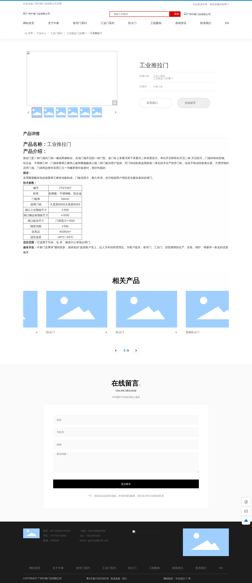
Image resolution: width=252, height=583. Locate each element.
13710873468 (58, 535)
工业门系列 (56, 33)
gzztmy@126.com (98, 540)
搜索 (176, 13)
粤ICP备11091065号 (97, 578)
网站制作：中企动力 (174, 578)
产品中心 (41, 33)
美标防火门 (172, 332)
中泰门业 (158, 86)
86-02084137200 (60, 530)
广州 (188, 578)
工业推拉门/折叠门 (77, 33)
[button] (116, 350)
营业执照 (115, 578)
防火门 (30, 332)
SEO (124, 578)
